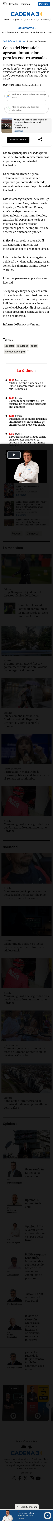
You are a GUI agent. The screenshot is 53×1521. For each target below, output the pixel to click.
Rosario (44, 19)
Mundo (18, 434)
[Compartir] (40, 139)
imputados (22, 345)
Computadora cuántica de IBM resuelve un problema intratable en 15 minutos (27, 403)
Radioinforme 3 (27, 27)
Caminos (25, 4)
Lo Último (7, 19)
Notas (22, 41)
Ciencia (18, 398)
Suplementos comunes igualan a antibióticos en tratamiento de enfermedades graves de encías (28, 421)
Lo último (26, 370)
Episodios (18, 131)
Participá (43, 4)
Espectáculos (21, 380)
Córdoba (31, 19)
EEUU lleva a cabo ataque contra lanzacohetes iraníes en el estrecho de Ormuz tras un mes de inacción (27, 441)
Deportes (13, 4)
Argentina (17, 19)
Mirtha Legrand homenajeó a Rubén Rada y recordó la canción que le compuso (28, 385)
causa (34, 345)
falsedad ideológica (14, 351)
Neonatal (9, 345)
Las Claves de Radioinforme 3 (33, 32)
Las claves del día (10, 32)
